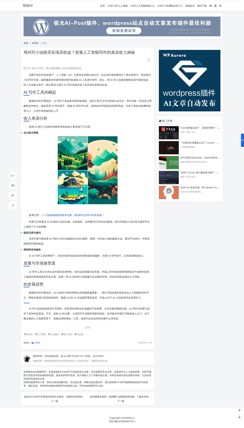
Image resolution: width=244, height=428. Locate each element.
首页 (102, 5)
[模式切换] (215, 5)
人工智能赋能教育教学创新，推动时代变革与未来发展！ (72, 215)
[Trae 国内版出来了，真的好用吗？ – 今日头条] (169, 132)
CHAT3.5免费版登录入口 (170, 5)
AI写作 (35, 43)
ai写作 (29, 334)
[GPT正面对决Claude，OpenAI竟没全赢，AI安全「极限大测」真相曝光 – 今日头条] (169, 162)
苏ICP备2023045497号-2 (122, 421)
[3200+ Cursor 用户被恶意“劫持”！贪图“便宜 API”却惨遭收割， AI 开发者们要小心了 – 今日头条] (169, 177)
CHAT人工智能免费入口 (142, 5)
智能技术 (190, 5)
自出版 (80, 334)
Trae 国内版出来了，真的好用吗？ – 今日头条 (204, 127)
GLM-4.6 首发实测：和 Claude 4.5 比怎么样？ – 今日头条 (210, 187)
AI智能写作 (40, 371)
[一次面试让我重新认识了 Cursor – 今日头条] (169, 147)
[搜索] (220, 5)
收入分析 (67, 334)
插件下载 (202, 5)
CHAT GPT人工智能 (118, 5)
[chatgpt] (122, 26)
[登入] (210, 5)
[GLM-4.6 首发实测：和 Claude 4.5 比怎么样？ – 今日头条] (169, 192)
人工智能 (41, 334)
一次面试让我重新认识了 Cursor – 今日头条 (203, 142)
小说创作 (54, 334)
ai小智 (67, 356)
